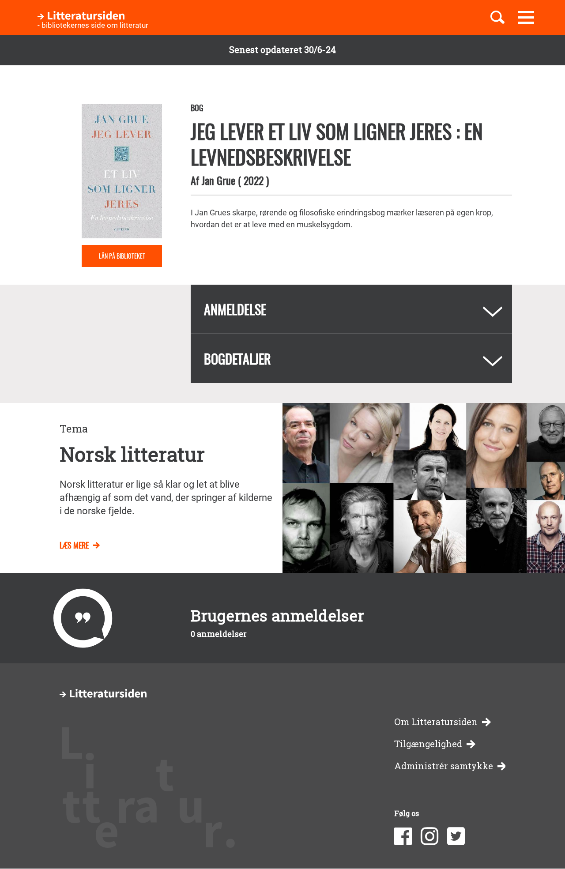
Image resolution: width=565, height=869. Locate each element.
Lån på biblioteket (122, 255)
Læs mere (74, 545)
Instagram (429, 836)
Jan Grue (218, 180)
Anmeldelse (235, 309)
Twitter (456, 836)
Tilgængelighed (428, 744)
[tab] (351, 309)
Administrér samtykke (443, 766)
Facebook (403, 836)
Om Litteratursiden (436, 722)
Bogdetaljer (237, 359)
